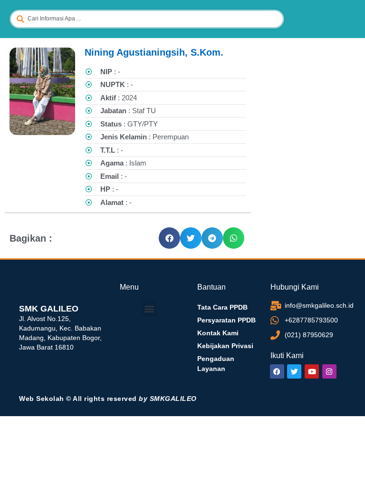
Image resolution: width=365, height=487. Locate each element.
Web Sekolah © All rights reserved (108, 398)
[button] (169, 238)
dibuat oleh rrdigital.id (22, 270)
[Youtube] (312, 371)
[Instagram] (329, 371)
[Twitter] (294, 371)
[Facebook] (277, 371)
